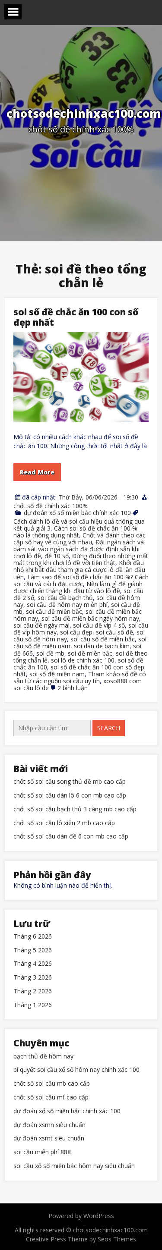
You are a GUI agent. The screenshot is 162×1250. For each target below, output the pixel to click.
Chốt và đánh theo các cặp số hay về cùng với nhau (79, 538)
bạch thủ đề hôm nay (43, 1056)
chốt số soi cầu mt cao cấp (51, 1097)
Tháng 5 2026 (32, 950)
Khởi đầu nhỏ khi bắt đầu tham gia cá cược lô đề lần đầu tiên (79, 570)
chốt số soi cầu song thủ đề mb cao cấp (69, 781)
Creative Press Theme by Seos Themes (81, 1239)
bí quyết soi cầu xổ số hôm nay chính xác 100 (76, 1070)
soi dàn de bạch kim (102, 646)
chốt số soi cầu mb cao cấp (51, 1083)
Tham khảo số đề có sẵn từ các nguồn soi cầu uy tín (79, 677)
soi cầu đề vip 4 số (99, 625)
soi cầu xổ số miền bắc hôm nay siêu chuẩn (74, 1166)
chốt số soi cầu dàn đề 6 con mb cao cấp (70, 836)
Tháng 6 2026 (32, 936)
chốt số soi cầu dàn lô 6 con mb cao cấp (69, 795)
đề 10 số (56, 556)
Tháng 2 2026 (32, 991)
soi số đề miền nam (57, 674)
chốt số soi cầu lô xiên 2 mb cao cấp (64, 823)
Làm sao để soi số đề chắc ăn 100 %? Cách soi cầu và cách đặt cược (81, 580)
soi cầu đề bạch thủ (65, 598)
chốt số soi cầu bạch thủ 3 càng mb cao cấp (75, 809)
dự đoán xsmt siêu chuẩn (48, 1138)
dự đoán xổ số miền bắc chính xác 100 (77, 513)
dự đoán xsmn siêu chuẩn (49, 1125)
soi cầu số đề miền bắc (102, 639)
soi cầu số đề (114, 632)
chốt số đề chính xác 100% (50, 506)
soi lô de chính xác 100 (82, 660)
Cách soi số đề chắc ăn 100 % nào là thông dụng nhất (75, 531)
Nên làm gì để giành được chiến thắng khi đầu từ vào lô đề (78, 587)
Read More (37, 472)
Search (108, 728)
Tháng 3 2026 (32, 977)
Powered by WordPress (81, 1216)
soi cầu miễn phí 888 (42, 1152)
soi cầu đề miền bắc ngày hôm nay (90, 618)
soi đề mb (50, 653)
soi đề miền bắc (90, 653)
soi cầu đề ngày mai (41, 625)
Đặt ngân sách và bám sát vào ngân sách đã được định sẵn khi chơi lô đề (78, 549)
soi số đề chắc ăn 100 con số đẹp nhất (75, 317)
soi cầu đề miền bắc (54, 611)
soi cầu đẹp (76, 632)
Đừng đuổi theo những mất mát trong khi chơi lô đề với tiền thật (80, 559)
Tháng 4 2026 (32, 963)
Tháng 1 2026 (32, 1005)
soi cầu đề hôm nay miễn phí (67, 604)
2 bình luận (72, 688)
